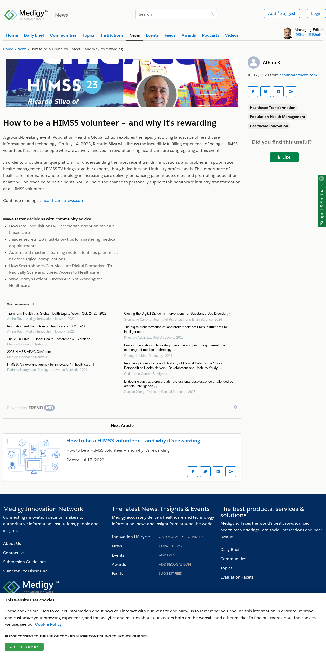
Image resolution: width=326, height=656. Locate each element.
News (117, 546)
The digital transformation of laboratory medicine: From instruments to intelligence (175, 329)
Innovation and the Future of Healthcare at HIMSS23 (46, 326)
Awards (119, 564)
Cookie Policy (48, 624)
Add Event (168, 555)
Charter (195, 537)
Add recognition (175, 564)
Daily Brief (229, 549)
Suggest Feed (170, 573)
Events (118, 555)
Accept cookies (24, 647)
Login (316, 13)
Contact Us (13, 552)
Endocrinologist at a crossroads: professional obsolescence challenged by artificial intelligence (178, 383)
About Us (12, 543)
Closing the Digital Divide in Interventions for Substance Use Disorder (175, 314)
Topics (226, 568)
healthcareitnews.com (298, 75)
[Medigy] (26, 14)
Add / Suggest (281, 13)
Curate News (170, 546)
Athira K (271, 62)
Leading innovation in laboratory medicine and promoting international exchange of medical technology (175, 347)
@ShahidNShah (308, 34)
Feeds (117, 573)
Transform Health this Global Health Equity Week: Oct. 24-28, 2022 (56, 314)
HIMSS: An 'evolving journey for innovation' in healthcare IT (50, 364)
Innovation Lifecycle (131, 537)
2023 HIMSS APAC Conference (30, 352)
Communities (233, 558)
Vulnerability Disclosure (25, 571)
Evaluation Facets (236, 577)
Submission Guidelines (24, 562)
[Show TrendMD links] (235, 407)
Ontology (168, 537)
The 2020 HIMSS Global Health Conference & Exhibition (48, 339)
